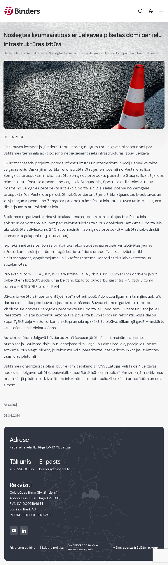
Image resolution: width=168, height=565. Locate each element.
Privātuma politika (22, 548)
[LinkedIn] (24, 530)
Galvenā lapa (13, 53)
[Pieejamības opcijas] (150, 11)
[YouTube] (14, 530)
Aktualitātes (35, 53)
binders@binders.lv (54, 469)
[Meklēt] (140, 11)
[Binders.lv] (22, 11)
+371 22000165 (22, 469)
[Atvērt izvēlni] (161, 11)
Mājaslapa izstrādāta (129, 547)
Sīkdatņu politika (52, 548)
